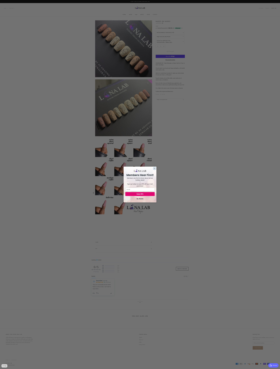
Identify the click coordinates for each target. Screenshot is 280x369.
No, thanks (140, 199)
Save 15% (140, 194)
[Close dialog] (154, 168)
